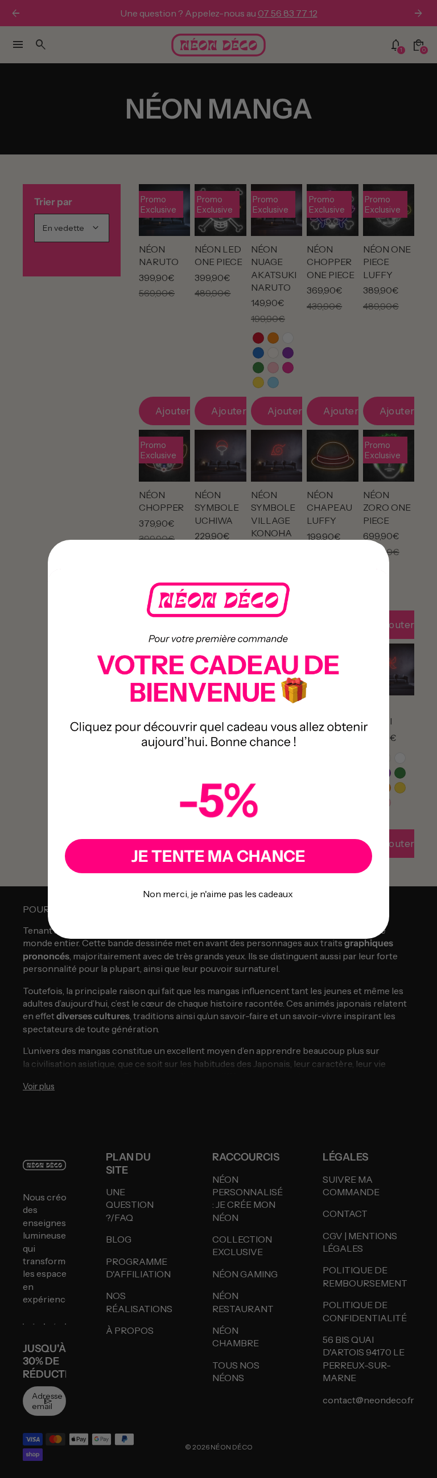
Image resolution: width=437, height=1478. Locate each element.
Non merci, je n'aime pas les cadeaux (218, 893)
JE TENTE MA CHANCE (218, 856)
